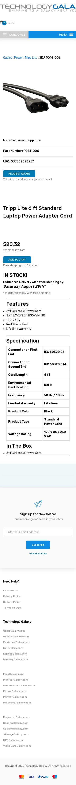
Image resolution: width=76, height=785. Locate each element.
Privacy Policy (12, 596)
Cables (7, 58)
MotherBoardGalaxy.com (19, 685)
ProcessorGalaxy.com (17, 702)
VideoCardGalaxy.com (17, 745)
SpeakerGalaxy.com (15, 728)
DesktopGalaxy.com (16, 636)
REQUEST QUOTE (19, 173)
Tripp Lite (31, 58)
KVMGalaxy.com (13, 647)
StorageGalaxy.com (15, 734)
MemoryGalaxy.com (15, 659)
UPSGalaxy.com (13, 740)
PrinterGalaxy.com (15, 696)
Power (18, 58)
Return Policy (12, 602)
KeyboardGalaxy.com (16, 642)
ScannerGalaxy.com (15, 722)
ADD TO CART (17, 259)
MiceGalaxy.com (13, 674)
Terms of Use (12, 607)
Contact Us (10, 590)
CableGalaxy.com (14, 630)
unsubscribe (38, 553)
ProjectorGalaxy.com (16, 717)
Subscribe (38, 544)
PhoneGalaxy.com (14, 691)
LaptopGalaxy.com (15, 653)
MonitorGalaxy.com (15, 679)
